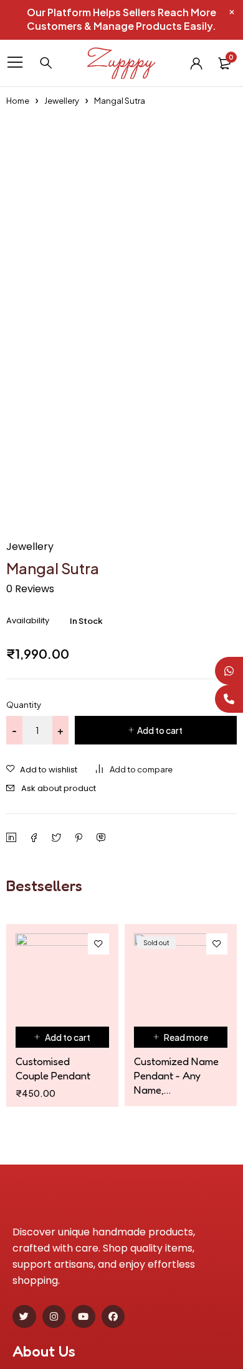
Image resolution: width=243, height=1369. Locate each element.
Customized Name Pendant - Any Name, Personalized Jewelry (176, 1076)
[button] (62, 1037)
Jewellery (61, 101)
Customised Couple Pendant (53, 1068)
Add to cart (160, 730)
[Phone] (229, 699)
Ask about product (58, 788)
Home (17, 101)
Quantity (23, 705)
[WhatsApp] (229, 671)
